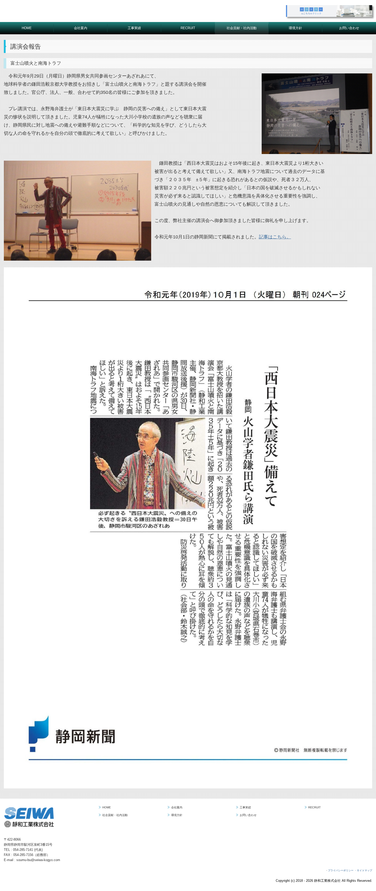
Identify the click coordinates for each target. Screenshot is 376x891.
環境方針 (295, 28)
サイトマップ (364, 870)
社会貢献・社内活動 (242, 28)
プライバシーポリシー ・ (342, 870)
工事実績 (134, 28)
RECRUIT (188, 28)
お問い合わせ (349, 28)
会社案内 (80, 28)
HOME (27, 28)
